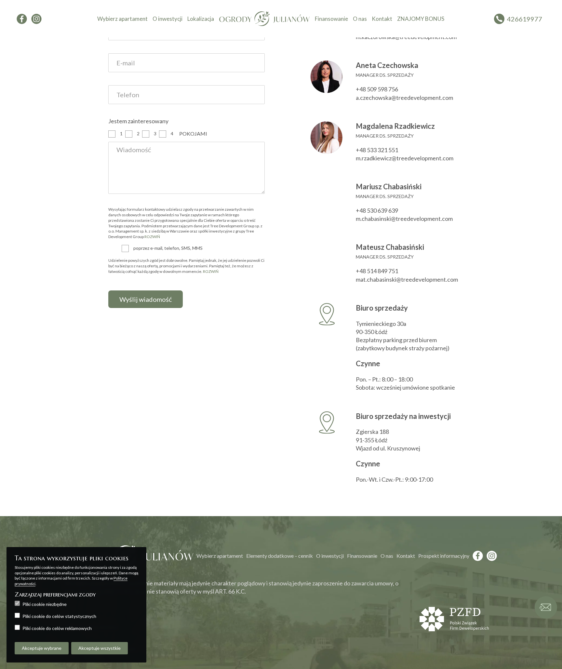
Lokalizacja (200, 18)
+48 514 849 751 (377, 270)
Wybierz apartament (122, 18)
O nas (360, 18)
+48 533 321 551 (377, 150)
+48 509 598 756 (377, 89)
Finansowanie (331, 18)
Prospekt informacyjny (443, 556)
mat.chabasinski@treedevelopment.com (407, 279)
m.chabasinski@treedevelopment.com (404, 218)
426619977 (524, 19)
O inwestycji (167, 18)
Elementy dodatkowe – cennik (279, 556)
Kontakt (382, 18)
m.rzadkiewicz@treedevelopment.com (404, 158)
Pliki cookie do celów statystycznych (59, 616)
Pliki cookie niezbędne (44, 604)
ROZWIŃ (152, 236)
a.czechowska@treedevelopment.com (404, 97)
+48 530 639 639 (377, 210)
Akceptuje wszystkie (99, 648)
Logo (264, 18)
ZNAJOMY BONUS (420, 18)
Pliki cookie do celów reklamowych (57, 628)
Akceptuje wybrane (41, 648)
